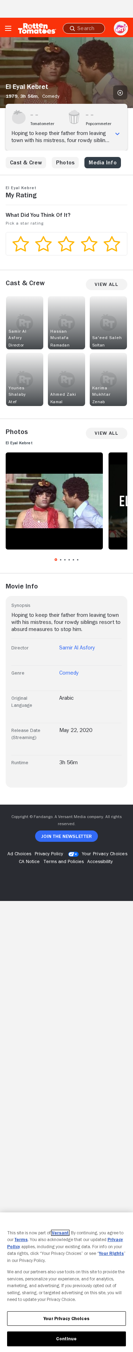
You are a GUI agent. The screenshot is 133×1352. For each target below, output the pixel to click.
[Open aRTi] (121, 28)
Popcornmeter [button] (98, 124)
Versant (60, 1232)
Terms (21, 1239)
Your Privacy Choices (104, 853)
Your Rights (111, 1253)
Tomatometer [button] (42, 124)
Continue (66, 1338)
